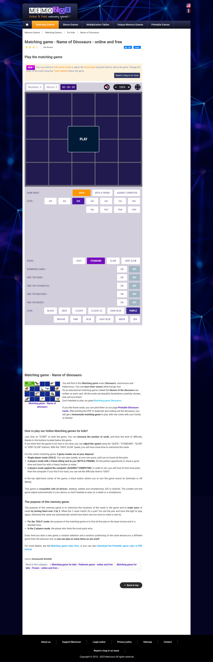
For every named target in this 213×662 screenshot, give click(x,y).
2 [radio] (28, 47)
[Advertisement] (83, 235)
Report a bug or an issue (127, 75)
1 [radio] (26, 47)
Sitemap (147, 642)
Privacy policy (124, 642)
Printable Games (160, 24)
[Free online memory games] (50, 12)
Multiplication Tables (98, 24)
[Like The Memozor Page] (128, 47)
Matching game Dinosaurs (107, 400)
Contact (168, 642)
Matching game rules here (65, 546)
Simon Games (70, 24)
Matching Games (45, 24)
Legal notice (99, 642)
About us (45, 642)
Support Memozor (71, 642)
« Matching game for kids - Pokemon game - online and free (81, 564)
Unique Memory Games (130, 24)
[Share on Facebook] (137, 47)
